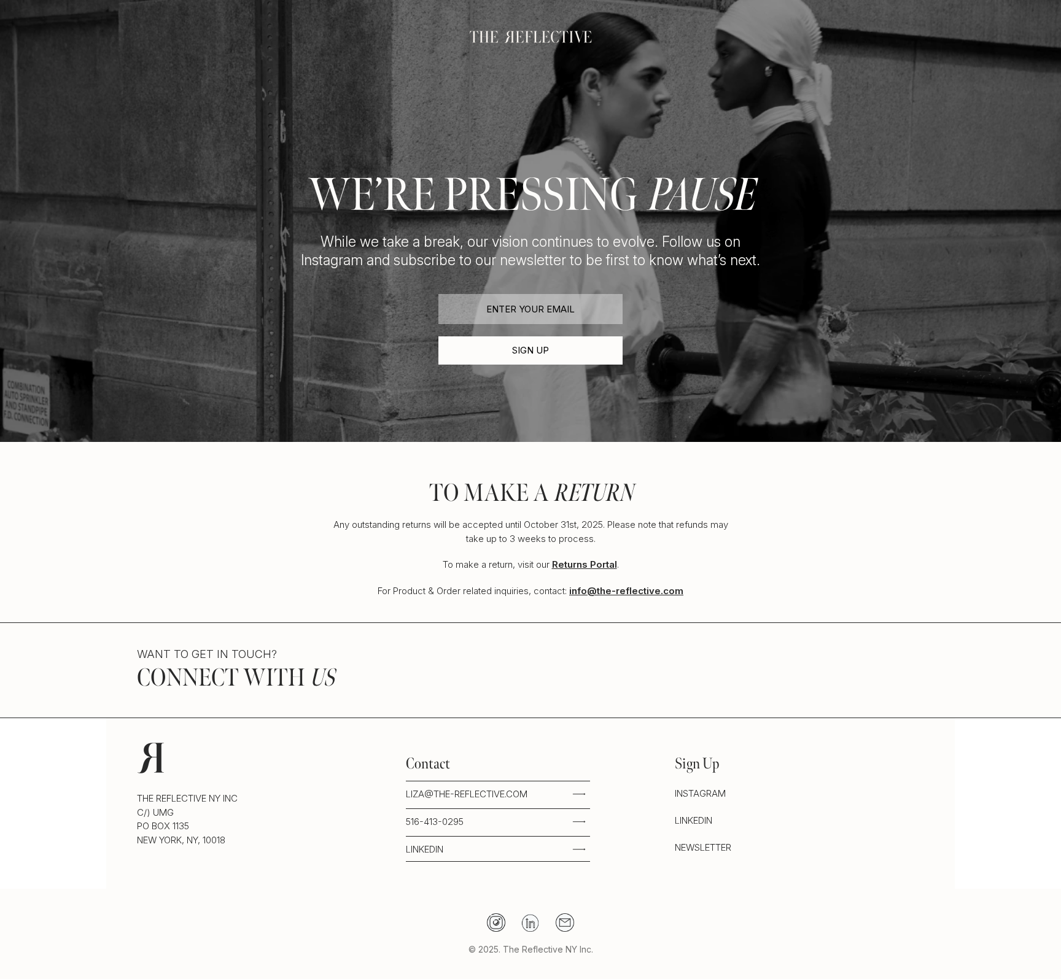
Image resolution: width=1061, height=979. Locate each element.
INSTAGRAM (700, 793)
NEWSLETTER (703, 847)
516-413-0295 (435, 821)
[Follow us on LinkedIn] (530, 922)
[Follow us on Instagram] (496, 922)
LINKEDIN (424, 849)
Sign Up (530, 350)
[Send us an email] (565, 922)
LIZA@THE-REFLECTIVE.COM (466, 794)
